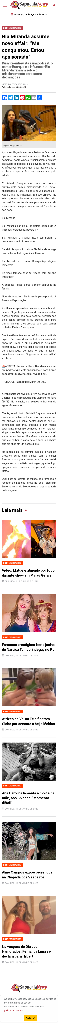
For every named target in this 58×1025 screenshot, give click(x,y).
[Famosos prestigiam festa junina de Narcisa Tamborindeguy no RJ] (29, 613)
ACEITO (30, 1017)
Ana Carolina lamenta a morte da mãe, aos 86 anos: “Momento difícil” (28, 798)
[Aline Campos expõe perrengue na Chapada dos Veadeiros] (29, 841)
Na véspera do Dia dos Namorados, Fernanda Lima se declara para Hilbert (26, 951)
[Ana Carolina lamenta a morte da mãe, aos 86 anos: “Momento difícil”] (29, 762)
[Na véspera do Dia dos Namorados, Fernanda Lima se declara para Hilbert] (29, 915)
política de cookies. (13, 1010)
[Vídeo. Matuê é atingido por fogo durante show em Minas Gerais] (29, 539)
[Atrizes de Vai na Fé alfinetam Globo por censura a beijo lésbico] (29, 687)
